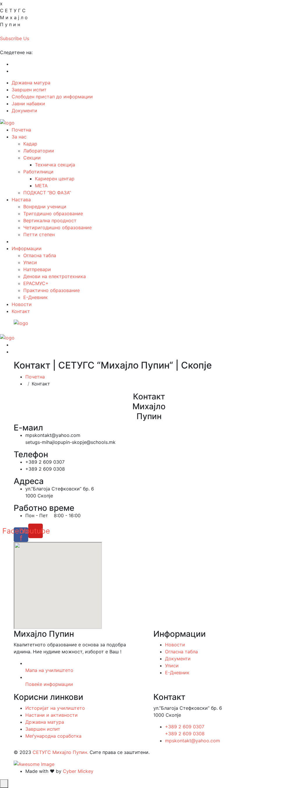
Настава (21, 199)
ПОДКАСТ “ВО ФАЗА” (47, 192)
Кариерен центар (54, 179)
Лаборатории (38, 151)
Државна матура (31, 83)
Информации (27, 248)
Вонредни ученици (44, 206)
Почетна (21, 130)
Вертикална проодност (50, 220)
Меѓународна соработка (53, 736)
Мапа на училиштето (49, 670)
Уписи (30, 262)
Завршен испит (29, 90)
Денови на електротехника (54, 276)
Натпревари (37, 269)
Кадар (30, 144)
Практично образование (51, 290)
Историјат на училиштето (55, 708)
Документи (24, 110)
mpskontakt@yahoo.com (192, 740)
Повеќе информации (49, 684)
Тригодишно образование (53, 213)
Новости (22, 304)
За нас (19, 137)
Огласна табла (39, 255)
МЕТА (41, 185)
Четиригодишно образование (57, 227)
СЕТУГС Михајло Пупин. (60, 752)
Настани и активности (51, 715)
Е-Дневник (35, 297)
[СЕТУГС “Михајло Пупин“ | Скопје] (7, 122)
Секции (32, 158)
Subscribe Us (14, 38)
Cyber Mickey (78, 771)
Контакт (21, 311)
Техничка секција (55, 165)
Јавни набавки (28, 103)
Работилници (38, 172)
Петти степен (39, 234)
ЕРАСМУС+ (36, 283)
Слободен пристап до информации (52, 96)
